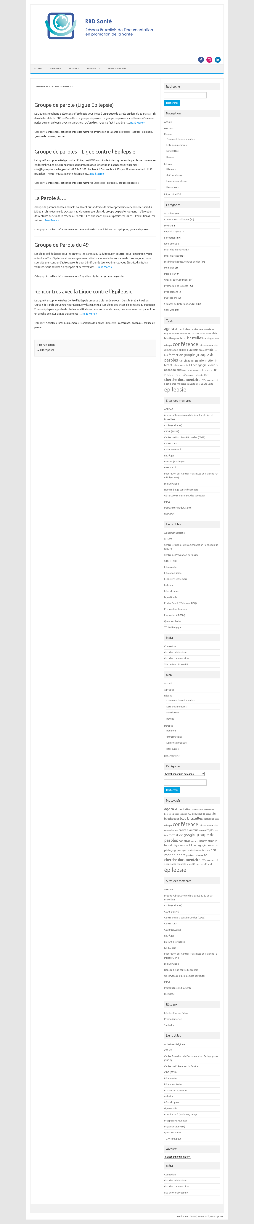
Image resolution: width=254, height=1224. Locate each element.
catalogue (208, 338)
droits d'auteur (188, 349)
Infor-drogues (171, 591)
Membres (169, 267)
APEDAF (168, 409)
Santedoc (169, 1025)
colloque (168, 345)
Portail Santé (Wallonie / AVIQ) (180, 603)
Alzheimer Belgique (174, 532)
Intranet (92, 68)
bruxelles (195, 338)
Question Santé (172, 621)
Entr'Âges (169, 455)
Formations (170, 237)
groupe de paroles (45, 136)
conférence (124, 323)
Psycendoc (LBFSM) (174, 615)
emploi (209, 349)
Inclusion (168, 585)
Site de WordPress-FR (176, 664)
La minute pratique (176, 181)
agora (169, 329)
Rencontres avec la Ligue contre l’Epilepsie (83, 291)
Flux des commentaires (176, 658)
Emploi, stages (172, 231)
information (206, 360)
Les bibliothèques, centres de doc (182, 261)
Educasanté (170, 567)
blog (183, 338)
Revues (170, 157)
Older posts (45, 350)
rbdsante (199, 375)
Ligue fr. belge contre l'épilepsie (181, 489)
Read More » (137, 122)
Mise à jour (170, 273)
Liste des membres (176, 145)
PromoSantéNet (173, 1019)
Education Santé (173, 573)
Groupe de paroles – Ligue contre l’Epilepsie (84, 151)
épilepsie (147, 131)
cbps (217, 339)
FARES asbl (170, 467)
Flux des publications (175, 652)
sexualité (191, 384)
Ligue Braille (170, 597)
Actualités (51, 229)
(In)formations (174, 175)
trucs (198, 384)
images (194, 361)
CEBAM (168, 539)
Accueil (38, 68)
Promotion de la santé (106, 131)
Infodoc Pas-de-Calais (176, 1013)
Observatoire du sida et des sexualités (184, 495)
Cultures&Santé (206, 345)
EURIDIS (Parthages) (175, 461)
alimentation (182, 329)
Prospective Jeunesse (175, 609)
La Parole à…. (50, 198)
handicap (185, 360)
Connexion (170, 646)
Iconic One (182, 1216)
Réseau (73, 68)
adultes (136, 131)
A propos (55, 68)
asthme (209, 334)
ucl (202, 384)
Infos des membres (82, 131)
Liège (176, 365)
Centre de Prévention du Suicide (181, 555)
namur (182, 365)
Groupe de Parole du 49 (61, 245)
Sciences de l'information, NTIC (181, 304)
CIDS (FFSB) (170, 561)
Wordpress (217, 1216)
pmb (185, 370)
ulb (205, 383)
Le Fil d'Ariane (171, 483)
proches (61, 136)
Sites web (169, 310)
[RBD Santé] (127, 43)
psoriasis (190, 375)
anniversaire (197, 329)
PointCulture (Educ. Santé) (178, 507)
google (189, 355)
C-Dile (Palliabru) (173, 425)
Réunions (171, 169)
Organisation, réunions (176, 279)
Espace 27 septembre (175, 579)
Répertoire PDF (117, 68)
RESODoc (169, 513)
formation (175, 355)
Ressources (172, 187)
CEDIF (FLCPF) (171, 431)
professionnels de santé (199, 370)
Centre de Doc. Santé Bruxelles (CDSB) (184, 437)
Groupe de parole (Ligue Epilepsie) (74, 105)
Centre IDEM (171, 443)
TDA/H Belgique (172, 627)
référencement (208, 380)
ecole (202, 350)
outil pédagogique (198, 365)
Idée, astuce (170, 243)
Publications (170, 297)
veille (210, 384)
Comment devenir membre (180, 139)
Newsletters (172, 151)
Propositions (171, 291)
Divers (167, 225)
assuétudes (198, 333)
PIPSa (167, 501)
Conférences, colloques (58, 131)
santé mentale (178, 383)
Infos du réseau (172, 255)
